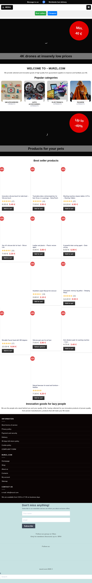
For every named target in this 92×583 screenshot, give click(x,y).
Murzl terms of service (9, 425)
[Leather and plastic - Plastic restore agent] (46, 228)
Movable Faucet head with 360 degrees (14, 340)
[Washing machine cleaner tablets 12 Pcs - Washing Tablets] (77, 179)
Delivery (4, 437)
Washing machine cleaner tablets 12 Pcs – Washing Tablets (76, 197)
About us (5, 469)
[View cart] (88, 7)
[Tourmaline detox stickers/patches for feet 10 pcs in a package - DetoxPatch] (46, 179)
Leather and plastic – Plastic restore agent (44, 246)
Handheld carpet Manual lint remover (44, 291)
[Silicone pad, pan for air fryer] (46, 323)
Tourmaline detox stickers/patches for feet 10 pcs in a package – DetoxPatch (45, 197)
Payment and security (9, 433)
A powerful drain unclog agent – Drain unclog (75, 246)
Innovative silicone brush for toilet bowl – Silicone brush (15, 197)
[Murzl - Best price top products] (46, 7)
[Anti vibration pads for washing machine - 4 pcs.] (77, 323)
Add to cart (8, 208)
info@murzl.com (13, 492)
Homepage (6, 461)
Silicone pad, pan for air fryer (42, 340)
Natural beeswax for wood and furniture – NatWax (46, 386)
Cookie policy (6, 445)
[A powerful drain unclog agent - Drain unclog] (77, 228)
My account (6, 477)
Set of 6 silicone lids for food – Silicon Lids (14, 246)
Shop (3, 465)
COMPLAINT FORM (9, 449)
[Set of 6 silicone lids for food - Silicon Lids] (15, 228)
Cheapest (52, 13)
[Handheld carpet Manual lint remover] (46, 273)
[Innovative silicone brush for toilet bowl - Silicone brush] (15, 179)
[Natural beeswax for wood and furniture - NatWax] (46, 368)
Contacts (5, 473)
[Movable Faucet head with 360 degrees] (15, 323)
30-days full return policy (10, 441)
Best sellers (40, 13)
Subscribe (28, 526)
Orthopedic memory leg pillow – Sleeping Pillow (76, 291)
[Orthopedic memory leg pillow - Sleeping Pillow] (77, 273)
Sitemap (5, 481)
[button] (7, 7)
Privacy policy (6, 429)
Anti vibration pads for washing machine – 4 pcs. (76, 341)
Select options (39, 347)
